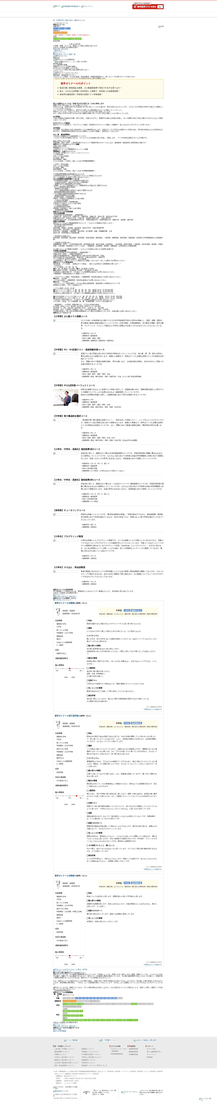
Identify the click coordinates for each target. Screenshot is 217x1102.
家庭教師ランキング (88, 1060)
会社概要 (56, 1094)
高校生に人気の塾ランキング (64, 1060)
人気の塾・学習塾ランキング (64, 1049)
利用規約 (150, 1057)
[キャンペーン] (154, 14)
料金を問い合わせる (60, 49)
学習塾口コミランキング (90, 1052)
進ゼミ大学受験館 (59, 1031)
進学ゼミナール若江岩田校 (67, 716)
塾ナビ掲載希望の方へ (154, 1052)
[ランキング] (99, 14)
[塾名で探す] (81, 14)
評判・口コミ (64, 54)
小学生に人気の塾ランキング (64, 1057)
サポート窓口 (151, 1049)
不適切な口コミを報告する (153, 709)
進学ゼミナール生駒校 (65, 603)
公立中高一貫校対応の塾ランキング (66, 1063)
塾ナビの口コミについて (62, 600)
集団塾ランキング (88, 1049)
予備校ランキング (60, 1054)
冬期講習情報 (133, 1054)
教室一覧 (72, 54)
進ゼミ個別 (57, 1029)
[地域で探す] (62, 14)
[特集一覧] (136, 14)
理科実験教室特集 (117, 1054)
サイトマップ (151, 1054)
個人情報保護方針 (65, 1094)
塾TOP (55, 54)
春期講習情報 (133, 1049)
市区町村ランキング (88, 1063)
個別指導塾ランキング (61, 1052)
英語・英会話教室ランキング (64, 1065)
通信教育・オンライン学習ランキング (94, 1065)
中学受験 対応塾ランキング (91, 1054)
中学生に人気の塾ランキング (91, 1057)
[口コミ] (117, 14)
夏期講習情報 (133, 1052)
